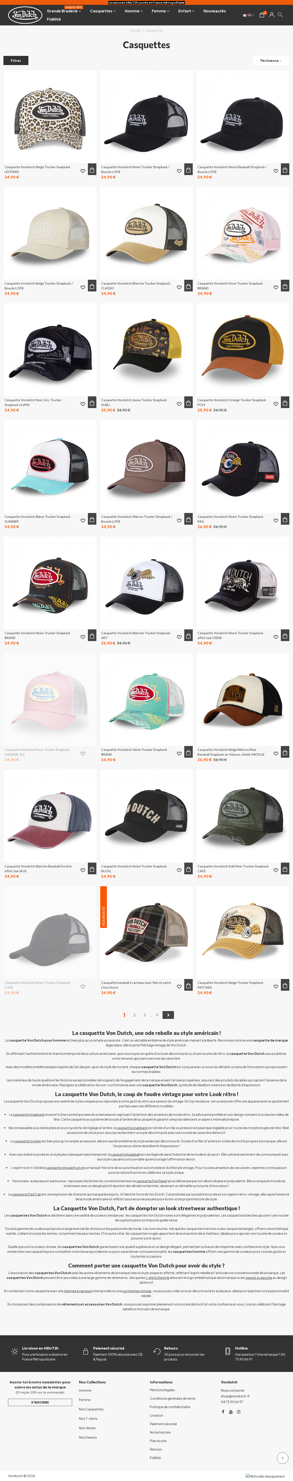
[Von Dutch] (25, 15)
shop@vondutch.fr (235, 1396)
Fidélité (54, 19)
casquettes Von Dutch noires (151, 1215)
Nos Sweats (88, 1437)
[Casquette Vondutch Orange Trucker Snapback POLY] (243, 349)
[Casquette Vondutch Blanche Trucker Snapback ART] (146, 583)
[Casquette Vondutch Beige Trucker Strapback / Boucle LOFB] (50, 233)
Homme (132, 10)
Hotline (241, 1348)
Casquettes (101, 10)
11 (157, 1015)
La (25, 1141)
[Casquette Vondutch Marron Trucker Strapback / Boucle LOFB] (146, 466)
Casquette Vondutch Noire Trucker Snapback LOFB (37, 985)
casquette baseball (125, 1154)
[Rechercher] (280, 15)
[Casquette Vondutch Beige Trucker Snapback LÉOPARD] (50, 116)
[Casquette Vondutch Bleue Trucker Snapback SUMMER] (50, 466)
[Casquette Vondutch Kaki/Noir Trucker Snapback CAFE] (243, 816)
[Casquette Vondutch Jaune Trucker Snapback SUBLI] (146, 349)
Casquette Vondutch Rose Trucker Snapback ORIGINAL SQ (37, 752)
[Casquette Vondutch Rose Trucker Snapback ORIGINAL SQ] (50, 699)
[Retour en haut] (282, 1458)
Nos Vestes (87, 1428)
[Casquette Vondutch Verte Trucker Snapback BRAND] (146, 699)
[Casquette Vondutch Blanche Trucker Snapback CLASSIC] (146, 233)
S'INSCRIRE (40, 1402)
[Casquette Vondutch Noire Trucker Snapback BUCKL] (146, 816)
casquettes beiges (239, 1228)
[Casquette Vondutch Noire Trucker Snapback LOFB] (50, 932)
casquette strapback (29, 1114)
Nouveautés (214, 10)
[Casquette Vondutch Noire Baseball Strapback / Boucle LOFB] (243, 116)
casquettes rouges (144, 1233)
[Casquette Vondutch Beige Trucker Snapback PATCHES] (243, 932)
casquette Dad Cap (26, 1194)
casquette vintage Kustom (66, 1168)
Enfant (184, 10)
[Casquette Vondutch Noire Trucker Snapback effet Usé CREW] (243, 583)
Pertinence (269, 60)
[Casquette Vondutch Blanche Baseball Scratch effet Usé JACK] (50, 816)
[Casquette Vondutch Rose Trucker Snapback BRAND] (243, 233)
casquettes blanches (242, 1215)
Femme (159, 10)
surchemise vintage (137, 1291)
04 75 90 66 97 (232, 1402)
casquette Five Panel (151, 1181)
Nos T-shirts (88, 1418)
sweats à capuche (259, 1277)
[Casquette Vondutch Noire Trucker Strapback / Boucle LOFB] (146, 116)
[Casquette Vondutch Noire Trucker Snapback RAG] (243, 466)
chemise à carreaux (78, 1291)
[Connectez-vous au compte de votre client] (271, 15)
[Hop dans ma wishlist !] (82, 170)
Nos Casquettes (91, 1409)
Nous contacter (233, 1390)
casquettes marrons (201, 1228)
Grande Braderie (64, 10)
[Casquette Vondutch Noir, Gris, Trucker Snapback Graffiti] (50, 349)
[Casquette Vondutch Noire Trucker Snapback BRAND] (50, 583)
